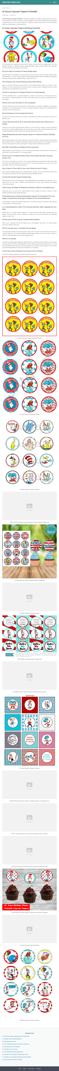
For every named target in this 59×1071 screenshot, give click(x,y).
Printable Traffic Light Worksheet (13, 1039)
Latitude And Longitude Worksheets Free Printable (17, 1057)
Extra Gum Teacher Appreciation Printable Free (16, 1036)
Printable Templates (11, 2)
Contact (24, 1068)
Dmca (19, 1068)
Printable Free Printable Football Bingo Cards (16, 1054)
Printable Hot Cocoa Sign (10, 1049)
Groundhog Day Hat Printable (12, 1046)
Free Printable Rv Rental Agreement (13, 1052)
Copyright (38, 1068)
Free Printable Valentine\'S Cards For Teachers (16, 1044)
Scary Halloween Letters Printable (13, 1059)
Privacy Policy (31, 1068)
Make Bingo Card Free (10, 1041)
